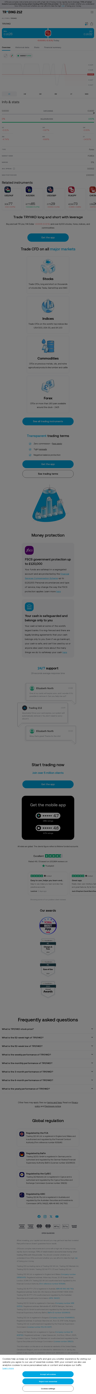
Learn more (8, 1368)
